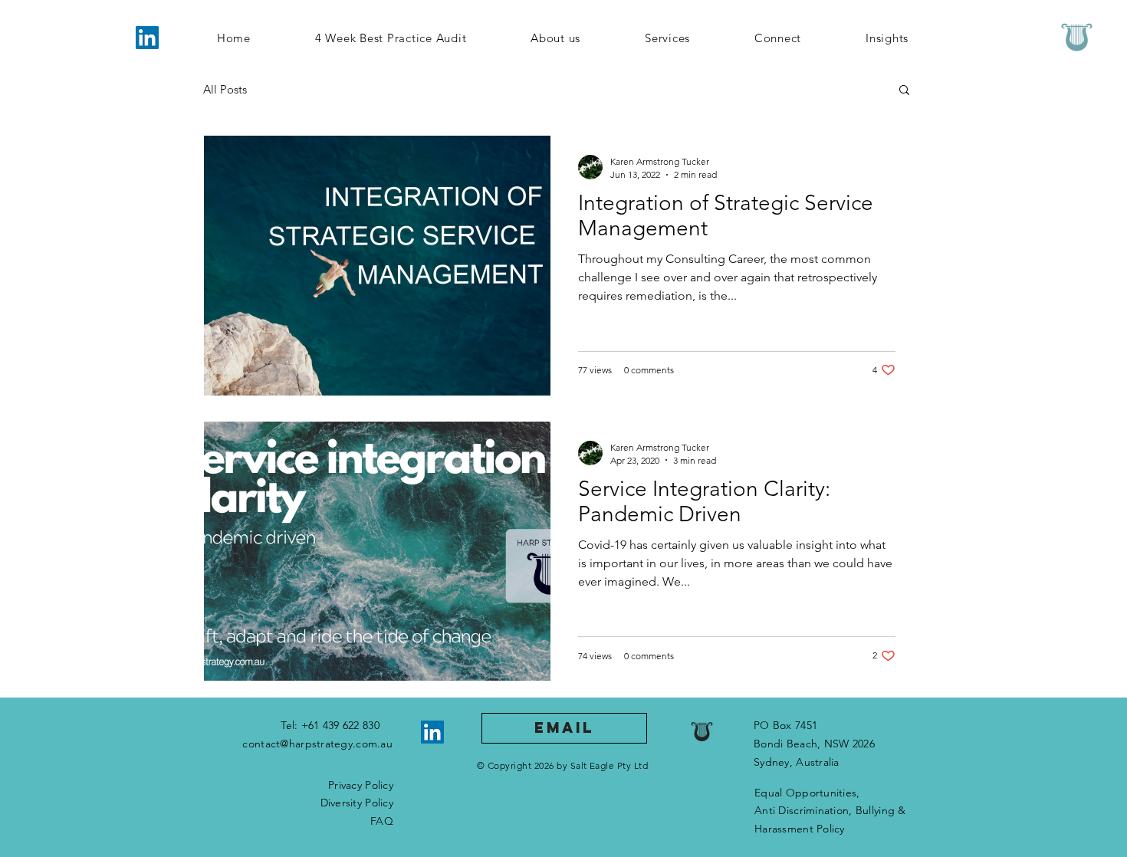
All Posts (225, 89)
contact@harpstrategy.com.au (317, 743)
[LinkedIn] (147, 37)
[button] (904, 91)
